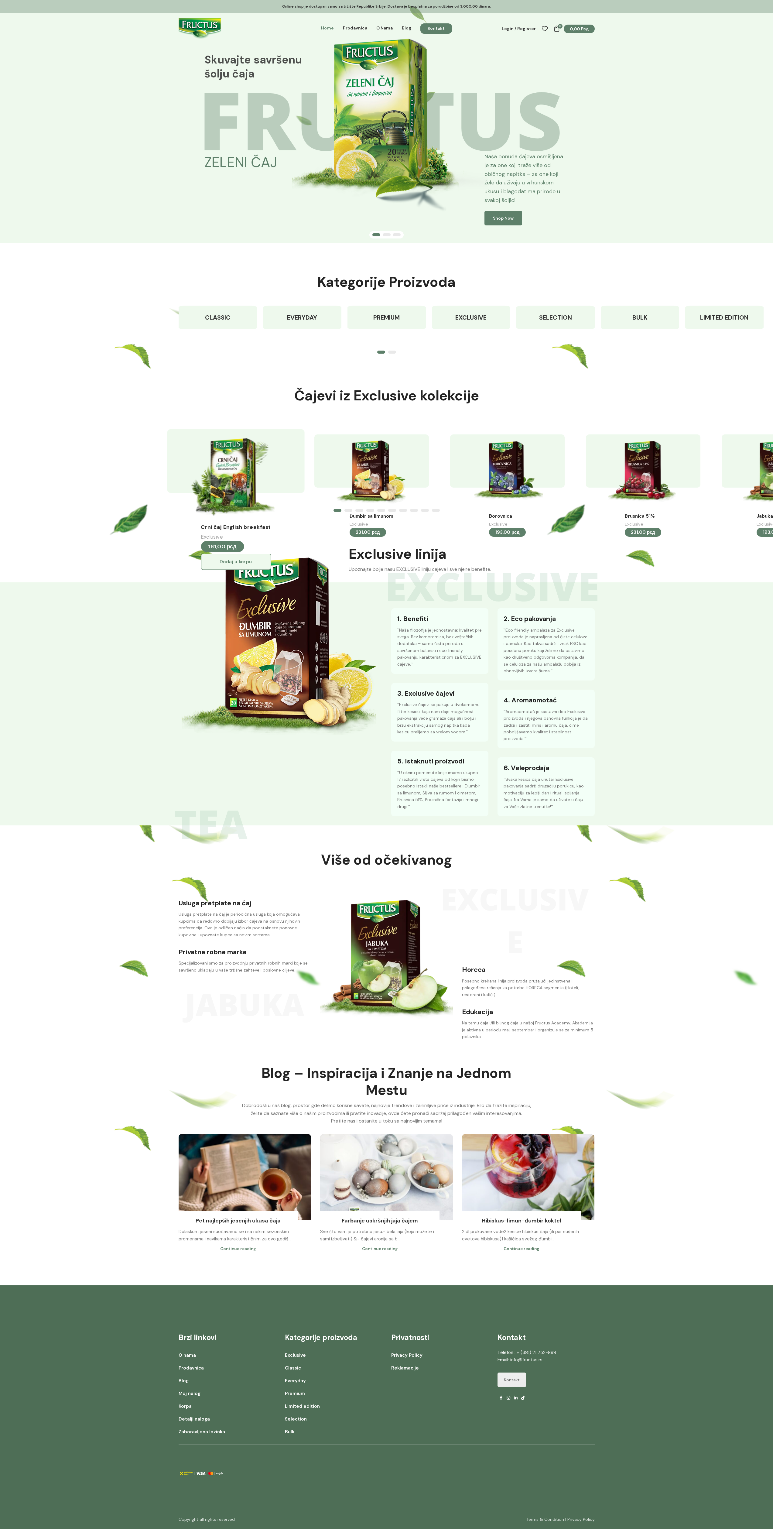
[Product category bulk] (640, 317)
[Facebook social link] (501, 1398)
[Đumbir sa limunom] (369, 472)
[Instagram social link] (508, 1398)
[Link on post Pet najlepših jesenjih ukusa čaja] (245, 1177)
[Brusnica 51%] (641, 472)
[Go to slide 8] (414, 510)
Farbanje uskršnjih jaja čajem (380, 1220)
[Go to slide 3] (397, 234)
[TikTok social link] (523, 1398)
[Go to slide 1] (376, 234)
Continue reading (238, 1248)
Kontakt (512, 1380)
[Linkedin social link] (515, 1398)
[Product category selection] (555, 317)
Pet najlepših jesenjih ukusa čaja (238, 1220)
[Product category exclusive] (471, 317)
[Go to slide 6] (392, 510)
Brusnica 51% (640, 516)
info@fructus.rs (526, 1360)
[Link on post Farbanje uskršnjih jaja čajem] (386, 1177)
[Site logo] (200, 28)
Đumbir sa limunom (371, 516)
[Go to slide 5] (381, 510)
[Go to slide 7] (403, 510)
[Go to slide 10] (436, 510)
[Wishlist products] (545, 28)
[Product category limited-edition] (724, 317)
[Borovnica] (505, 472)
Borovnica (500, 516)
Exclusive (212, 536)
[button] (236, 562)
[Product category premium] (386, 317)
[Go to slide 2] (387, 234)
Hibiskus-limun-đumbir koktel (521, 1220)
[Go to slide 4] (370, 510)
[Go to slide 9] (425, 510)
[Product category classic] (217, 317)
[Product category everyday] (302, 317)
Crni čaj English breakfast (236, 527)
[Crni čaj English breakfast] (233, 474)
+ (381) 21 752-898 (536, 1352)
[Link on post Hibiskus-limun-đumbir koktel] (528, 1177)
